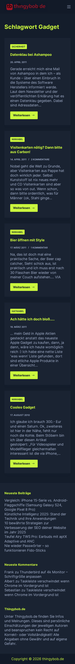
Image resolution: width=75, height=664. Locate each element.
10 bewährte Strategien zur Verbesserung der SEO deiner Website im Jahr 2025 (35, 527)
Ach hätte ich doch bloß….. (32, 319)
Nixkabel (17, 139)
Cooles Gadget (22, 407)
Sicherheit (18, 46)
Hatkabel (18, 311)
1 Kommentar (39, 247)
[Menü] (69, 7)
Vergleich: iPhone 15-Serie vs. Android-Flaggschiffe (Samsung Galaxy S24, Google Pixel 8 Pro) (36, 504)
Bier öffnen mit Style (27, 240)
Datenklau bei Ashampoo (31, 55)
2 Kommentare (40, 159)
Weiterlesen (25, 116)
